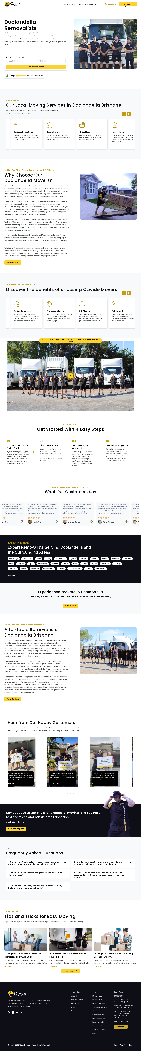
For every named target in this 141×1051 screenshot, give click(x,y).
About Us (74, 996)
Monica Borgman (54, 522)
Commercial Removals (99, 1007)
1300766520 (120, 996)
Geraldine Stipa (123, 522)
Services (69, 4)
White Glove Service (99, 1026)
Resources (91, 4)
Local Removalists (98, 1022)
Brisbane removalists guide (38, 653)
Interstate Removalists (99, 1018)
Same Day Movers (98, 1029)
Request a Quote (13, 262)
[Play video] (70, 375)
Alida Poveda (88, 522)
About (63, 4)
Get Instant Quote (36, 67)
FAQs (101, 4)
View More (11, 576)
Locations (80, 4)
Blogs (73, 1011)
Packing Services (98, 1014)
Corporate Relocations (100, 1011)
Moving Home (97, 996)
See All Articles (69, 971)
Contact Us (75, 1003)
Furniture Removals (98, 1003)
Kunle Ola (17, 522)
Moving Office (97, 1000)
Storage (95, 1033)
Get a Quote (69, 606)
